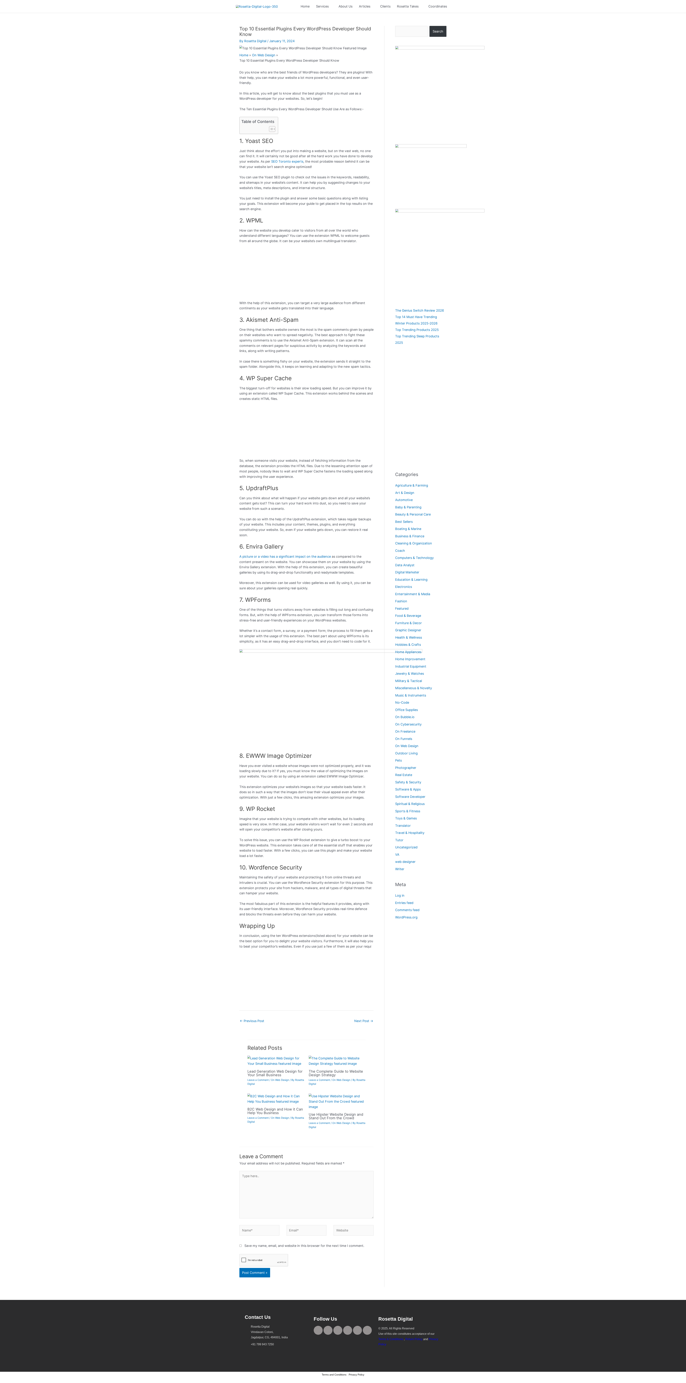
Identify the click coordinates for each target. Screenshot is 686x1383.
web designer (405, 862)
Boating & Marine (408, 529)
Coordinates (437, 6)
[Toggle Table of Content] (270, 129)
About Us (345, 6)
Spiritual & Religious (410, 804)
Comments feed (407, 910)
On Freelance (405, 731)
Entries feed (404, 903)
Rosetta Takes (408, 6)
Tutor (399, 840)
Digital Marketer (407, 572)
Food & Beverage (408, 616)
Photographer (405, 768)
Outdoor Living (406, 753)
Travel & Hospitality (409, 833)
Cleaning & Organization (413, 543)
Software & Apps (408, 789)
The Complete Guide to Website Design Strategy (336, 1073)
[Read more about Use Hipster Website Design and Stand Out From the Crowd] (337, 1101)
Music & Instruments (410, 695)
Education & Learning (411, 579)
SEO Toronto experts (287, 161)
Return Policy (413, 1339)
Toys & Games (406, 818)
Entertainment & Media (412, 594)
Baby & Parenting (408, 507)
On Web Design (280, 1079)
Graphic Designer (408, 630)
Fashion (401, 601)
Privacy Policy (356, 1374)
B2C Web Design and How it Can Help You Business (275, 1111)
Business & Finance (409, 536)
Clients (385, 6)
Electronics (403, 587)
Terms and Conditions (334, 1374)
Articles (364, 6)
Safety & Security (408, 782)
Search (438, 31)
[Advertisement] (306, 274)
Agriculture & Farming (411, 485)
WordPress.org (406, 917)
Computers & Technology (414, 558)
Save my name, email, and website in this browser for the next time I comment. (304, 1246)
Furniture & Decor (408, 623)
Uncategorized (406, 847)
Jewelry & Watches (409, 673)
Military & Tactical (408, 681)
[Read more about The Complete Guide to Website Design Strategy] (337, 1061)
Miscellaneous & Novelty (413, 688)
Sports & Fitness (407, 811)
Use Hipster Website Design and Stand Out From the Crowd (336, 1116)
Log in (399, 895)
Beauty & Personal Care (413, 514)
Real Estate (403, 775)
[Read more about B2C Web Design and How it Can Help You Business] (275, 1099)
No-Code (402, 702)
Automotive (404, 500)
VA (397, 854)
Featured (402, 608)
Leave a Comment (258, 1079)
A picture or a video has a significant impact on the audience (285, 556)
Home (305, 6)
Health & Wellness (408, 637)
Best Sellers (404, 522)
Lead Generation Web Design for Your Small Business (274, 1073)
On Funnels (403, 739)
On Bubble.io (404, 717)
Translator (403, 825)
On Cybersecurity (408, 724)
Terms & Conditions (390, 1339)
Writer (399, 869)
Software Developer (410, 797)
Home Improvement (410, 659)
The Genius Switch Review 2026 (419, 310)
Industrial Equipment (410, 666)
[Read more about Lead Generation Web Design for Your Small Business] (275, 1061)
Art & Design (404, 493)
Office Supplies (406, 710)
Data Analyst (404, 565)
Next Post (363, 1021)
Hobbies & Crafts (408, 644)
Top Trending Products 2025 (417, 330)
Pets (398, 760)
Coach (400, 550)
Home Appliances (408, 652)
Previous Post (252, 1021)
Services (322, 6)
